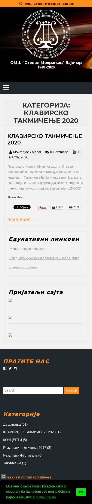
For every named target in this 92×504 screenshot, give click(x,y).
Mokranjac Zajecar (27, 152)
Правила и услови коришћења (27, 477)
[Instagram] (15, 368)
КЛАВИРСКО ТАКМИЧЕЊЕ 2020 (29, 432)
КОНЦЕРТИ (12, 440)
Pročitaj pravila (44, 497)
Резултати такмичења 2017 (24, 447)
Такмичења (12, 463)
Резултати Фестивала (20, 455)
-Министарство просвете (27, 248)
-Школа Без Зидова (23, 267)
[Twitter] (10, 368)
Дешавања (12, 424)
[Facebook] (5, 368)
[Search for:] (33, 390)
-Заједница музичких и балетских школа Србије (44, 258)
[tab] (6, 88)
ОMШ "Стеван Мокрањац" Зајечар (46, 62)
